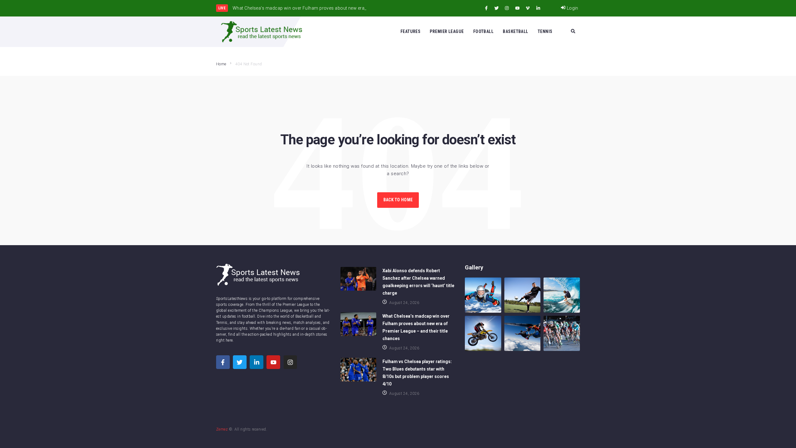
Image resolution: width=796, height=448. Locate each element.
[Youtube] (517, 8)
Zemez (222, 429)
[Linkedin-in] (538, 8)
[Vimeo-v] (527, 8)
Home (221, 64)
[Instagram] (506, 8)
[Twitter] (496, 8)
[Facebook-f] (486, 8)
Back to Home (398, 199)
